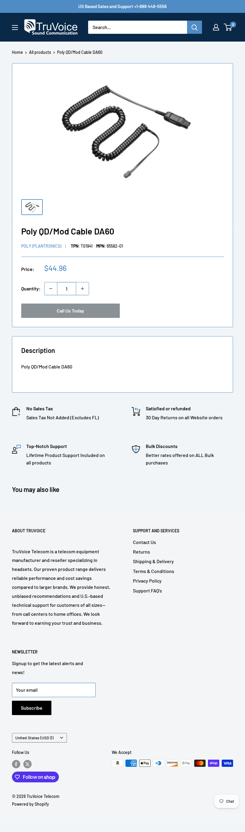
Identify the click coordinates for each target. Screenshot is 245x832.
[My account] (216, 27)
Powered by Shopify (30, 804)
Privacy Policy (147, 580)
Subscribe (31, 708)
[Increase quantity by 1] (82, 288)
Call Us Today (70, 310)
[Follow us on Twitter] (27, 764)
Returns (141, 551)
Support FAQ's (147, 590)
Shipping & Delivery (153, 561)
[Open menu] (15, 27)
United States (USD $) (34, 737)
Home (17, 52)
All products (40, 52)
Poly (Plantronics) (41, 246)
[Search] (194, 27)
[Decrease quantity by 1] (51, 288)
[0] (228, 27)
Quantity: (31, 288)
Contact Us (144, 542)
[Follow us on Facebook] (16, 764)
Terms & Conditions (153, 571)
